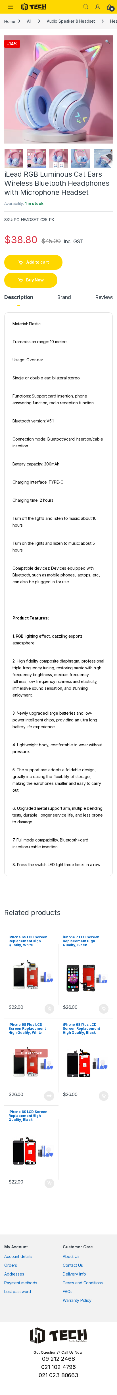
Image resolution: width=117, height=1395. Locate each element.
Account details (18, 1256)
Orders (10, 1265)
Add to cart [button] (49, 1009)
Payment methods (20, 1282)
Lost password (17, 1291)
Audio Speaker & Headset (71, 21)
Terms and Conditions (83, 1282)
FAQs (67, 1291)
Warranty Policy (77, 1300)
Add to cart (37, 262)
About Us (71, 1256)
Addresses (14, 1274)
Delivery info (74, 1274)
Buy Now (35, 279)
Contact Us (73, 1265)
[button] (107, 41)
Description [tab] (18, 297)
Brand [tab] (64, 297)
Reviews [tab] (105, 297)
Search (86, 7)
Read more (49, 1096)
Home (9, 21)
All (29, 21)
